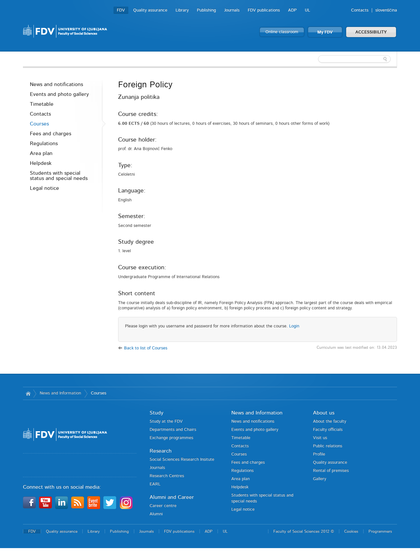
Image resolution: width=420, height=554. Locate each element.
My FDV (325, 32)
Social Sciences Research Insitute (182, 459)
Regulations (44, 143)
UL (307, 10)
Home (28, 393)
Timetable (41, 104)
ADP (292, 10)
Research (161, 451)
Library (182, 10)
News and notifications (56, 84)
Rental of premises (331, 471)
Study (156, 412)
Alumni (156, 514)
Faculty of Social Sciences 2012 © (303, 531)
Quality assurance (150, 10)
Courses (39, 123)
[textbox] (354, 59)
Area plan (41, 153)
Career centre (163, 506)
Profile (319, 454)
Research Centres (167, 476)
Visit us (320, 438)
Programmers (380, 531)
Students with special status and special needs (59, 175)
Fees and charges (50, 133)
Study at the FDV (166, 421)
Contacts (359, 10)
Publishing (206, 10)
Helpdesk (41, 163)
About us (323, 412)
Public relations (327, 446)
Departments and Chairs (173, 430)
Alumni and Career (172, 497)
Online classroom (281, 32)
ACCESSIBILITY (371, 32)
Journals (232, 10)
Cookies (351, 531)
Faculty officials (328, 430)
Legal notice (44, 188)
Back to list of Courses (145, 348)
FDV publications (264, 10)
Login (294, 326)
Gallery (319, 479)
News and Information (60, 393)
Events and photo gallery (59, 94)
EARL (155, 484)
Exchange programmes (171, 438)
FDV (121, 10)
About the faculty (329, 421)
